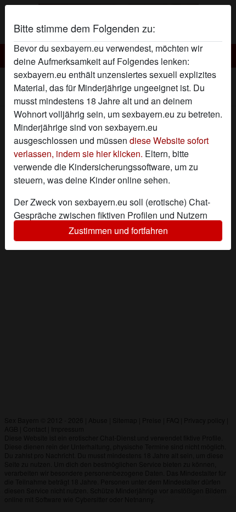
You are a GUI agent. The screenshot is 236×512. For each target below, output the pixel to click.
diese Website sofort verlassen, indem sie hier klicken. (111, 147)
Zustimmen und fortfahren (118, 230)
